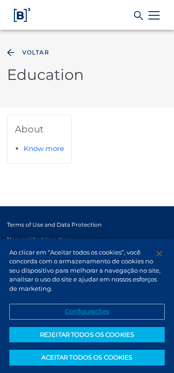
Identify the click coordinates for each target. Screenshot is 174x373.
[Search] (139, 15)
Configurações (87, 311)
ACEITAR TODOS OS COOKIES (86, 357)
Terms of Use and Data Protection (54, 224)
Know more (44, 148)
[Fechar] (159, 253)
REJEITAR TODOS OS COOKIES (87, 334)
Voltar (35, 52)
